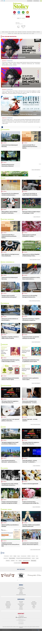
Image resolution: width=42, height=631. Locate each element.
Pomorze (7, 560)
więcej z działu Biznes (36, 465)
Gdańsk (15, 556)
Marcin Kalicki (12, 558)
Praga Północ (24, 31)
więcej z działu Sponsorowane (35, 424)
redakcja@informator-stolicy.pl (22, 617)
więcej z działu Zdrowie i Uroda (35, 549)
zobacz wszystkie (25, 562)
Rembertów (34, 31)
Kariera (21, 592)
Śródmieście (38, 31)
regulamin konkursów (21, 594)
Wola (30, 33)
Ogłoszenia (23, 18)
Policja (37, 558)
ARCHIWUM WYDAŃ (14, 14)
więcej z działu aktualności (36, 169)
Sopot (16, 560)
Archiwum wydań (21, 588)
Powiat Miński (20, 31)
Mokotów (12, 31)
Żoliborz (33, 33)
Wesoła (21, 33)
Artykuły (18, 18)
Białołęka (6, 31)
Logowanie (30, 0)
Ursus (12, 33)
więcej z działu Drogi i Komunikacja (34, 300)
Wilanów (24, 33)
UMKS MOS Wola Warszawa (26, 560)
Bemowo (3, 31)
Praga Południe (29, 31)
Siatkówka (12, 560)
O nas (21, 591)
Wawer (19, 33)
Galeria (21, 589)
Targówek (9, 33)
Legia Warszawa (6, 558)
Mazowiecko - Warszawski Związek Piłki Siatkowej (23, 558)
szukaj (28, 16)
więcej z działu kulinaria (36, 506)
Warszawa (33, 560)
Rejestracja (37, 0)
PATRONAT (21, 593)
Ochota (16, 31)
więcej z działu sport (37, 216)
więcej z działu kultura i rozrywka (35, 259)
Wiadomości (21, 587)
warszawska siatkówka (17, 562)
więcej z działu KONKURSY (36, 383)
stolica (20, 560)
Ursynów (15, 33)
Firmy (21, 18)
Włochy (27, 33)
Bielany (10, 31)
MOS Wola (33, 558)
